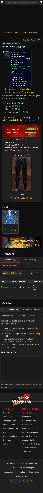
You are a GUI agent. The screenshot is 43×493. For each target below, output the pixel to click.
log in (21, 384)
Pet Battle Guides (29, 436)
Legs (36, 32)
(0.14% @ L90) (21, 68)
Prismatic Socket (18, 72)
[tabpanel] (21, 284)
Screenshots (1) (21, 155)
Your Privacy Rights (27, 468)
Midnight (6, 444)
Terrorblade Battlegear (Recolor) (20, 120)
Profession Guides (10, 428)
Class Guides (8, 413)
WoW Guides (8, 409)
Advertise (12, 468)
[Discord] (11, 481)
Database (8, 32)
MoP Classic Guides (30, 409)
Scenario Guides (29, 440)
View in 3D (35, 40)
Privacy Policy (33, 472)
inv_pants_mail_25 (20, 150)
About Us (33, 463)
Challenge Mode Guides (31, 444)
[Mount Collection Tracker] (21, 242)
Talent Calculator (10, 436)
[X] (15, 481)
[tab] (10, 260)
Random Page (10, 472)
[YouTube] (27, 481)
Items (16, 32)
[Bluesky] (19, 481)
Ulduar (21, 287)
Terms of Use (21, 476)
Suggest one (26, 198)
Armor (22, 32)
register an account (31, 384)
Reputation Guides (30, 432)
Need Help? (11, 463)
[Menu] (2, 2)
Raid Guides (7, 432)
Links (27, 40)
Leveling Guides (9, 421)
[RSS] (31, 481)
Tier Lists (7, 440)
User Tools (22, 463)
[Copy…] (31, 273)
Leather (29, 32)
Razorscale (7, 287)
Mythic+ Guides (9, 424)
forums (33, 344)
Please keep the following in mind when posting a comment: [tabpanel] (21, 354)
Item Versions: (11, 89)
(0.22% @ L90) (26, 66)
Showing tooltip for (13, 92)
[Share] (40, 2)
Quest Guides (27, 428)
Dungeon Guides (29, 421)
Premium (21, 472)
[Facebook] (23, 481)
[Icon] (6, 54)
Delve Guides (8, 417)
